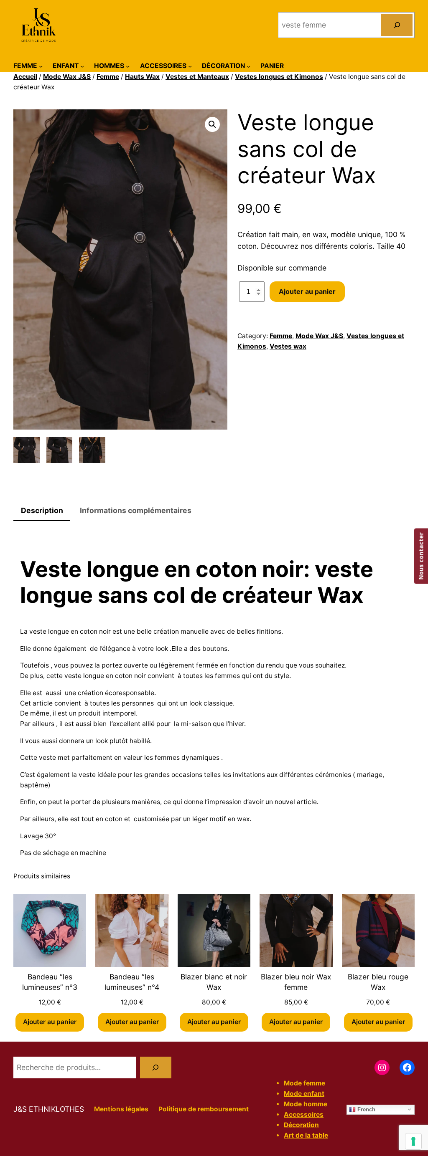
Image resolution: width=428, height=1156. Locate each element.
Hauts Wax (142, 77)
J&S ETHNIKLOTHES (48, 1109)
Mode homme (305, 1104)
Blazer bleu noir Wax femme (296, 982)
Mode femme (304, 1083)
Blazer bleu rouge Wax (378, 982)
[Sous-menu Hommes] (128, 66)
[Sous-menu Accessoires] (190, 66)
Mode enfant (304, 1094)
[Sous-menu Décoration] (248, 66)
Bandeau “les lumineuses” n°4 (131, 982)
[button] (212, 124)
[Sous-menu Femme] (41, 66)
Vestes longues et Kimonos (279, 77)
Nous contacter (421, 556)
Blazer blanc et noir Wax (214, 982)
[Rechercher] (397, 24)
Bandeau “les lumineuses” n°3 (49, 982)
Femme (108, 77)
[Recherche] (155, 1067)
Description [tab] (42, 510)
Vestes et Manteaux (197, 77)
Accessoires (304, 1114)
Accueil (25, 77)
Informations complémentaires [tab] (135, 510)
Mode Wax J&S (67, 77)
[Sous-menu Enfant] (82, 66)
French (365, 1109)
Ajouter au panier (307, 291)
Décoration (301, 1125)
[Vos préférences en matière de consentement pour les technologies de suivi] (413, 1141)
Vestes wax (288, 346)
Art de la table (306, 1135)
